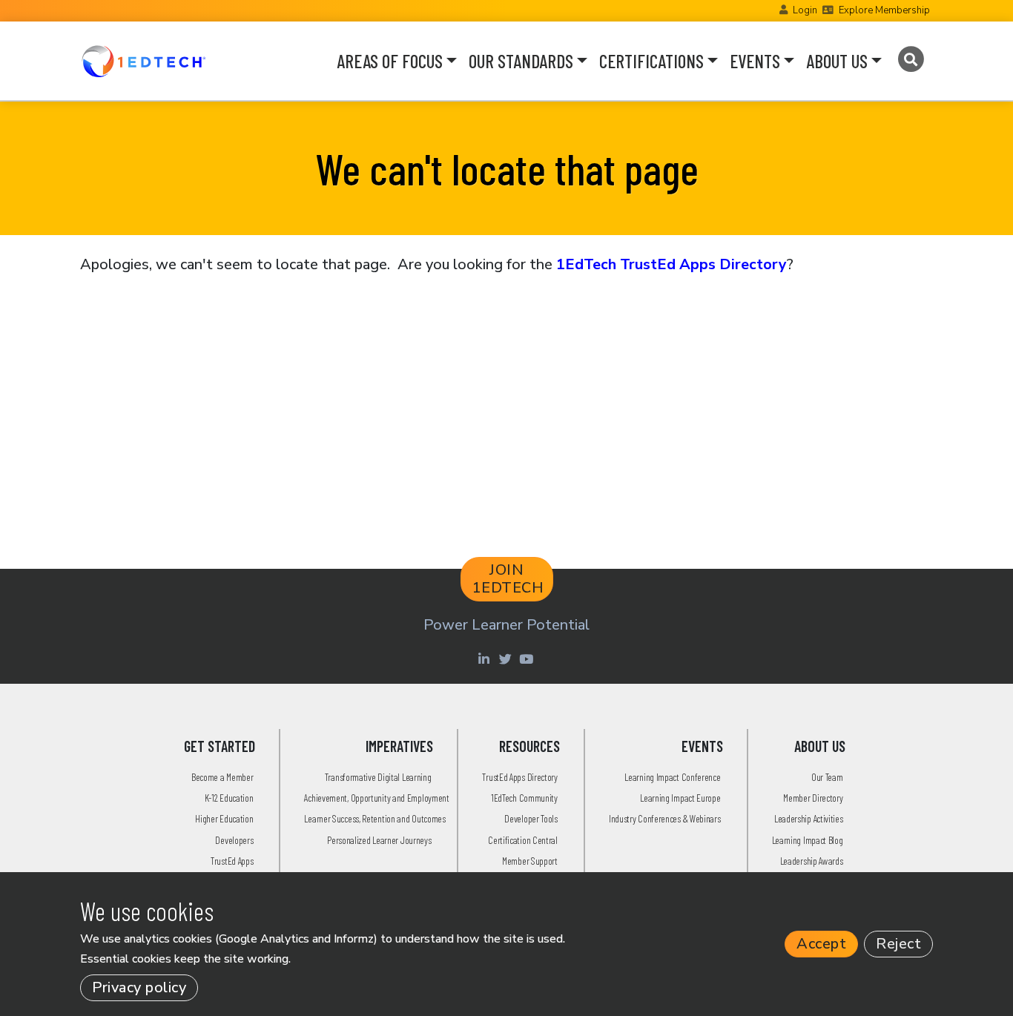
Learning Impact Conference (672, 777)
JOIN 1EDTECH (508, 579)
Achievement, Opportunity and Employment (376, 797)
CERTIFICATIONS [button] (651, 61)
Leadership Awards (811, 860)
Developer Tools (531, 818)
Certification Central (523, 840)
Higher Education (224, 818)
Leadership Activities (808, 818)
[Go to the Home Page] (143, 61)
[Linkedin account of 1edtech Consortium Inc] (485, 658)
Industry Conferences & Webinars (665, 818)
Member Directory (812, 797)
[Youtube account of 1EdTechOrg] (528, 658)
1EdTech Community (524, 797)
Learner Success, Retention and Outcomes (374, 818)
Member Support (530, 860)
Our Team (827, 777)
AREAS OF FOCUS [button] (390, 61)
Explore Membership (884, 10)
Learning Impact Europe (680, 797)
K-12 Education (229, 797)
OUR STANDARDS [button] (521, 61)
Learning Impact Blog (807, 840)
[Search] (910, 59)
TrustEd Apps (232, 860)
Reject (898, 944)
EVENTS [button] (755, 61)
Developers (234, 840)
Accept (821, 944)
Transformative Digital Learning (378, 777)
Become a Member (222, 777)
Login (805, 10)
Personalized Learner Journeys (379, 840)
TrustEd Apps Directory (519, 777)
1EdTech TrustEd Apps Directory (671, 264)
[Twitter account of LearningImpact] (507, 658)
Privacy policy (139, 987)
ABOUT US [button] (837, 61)
